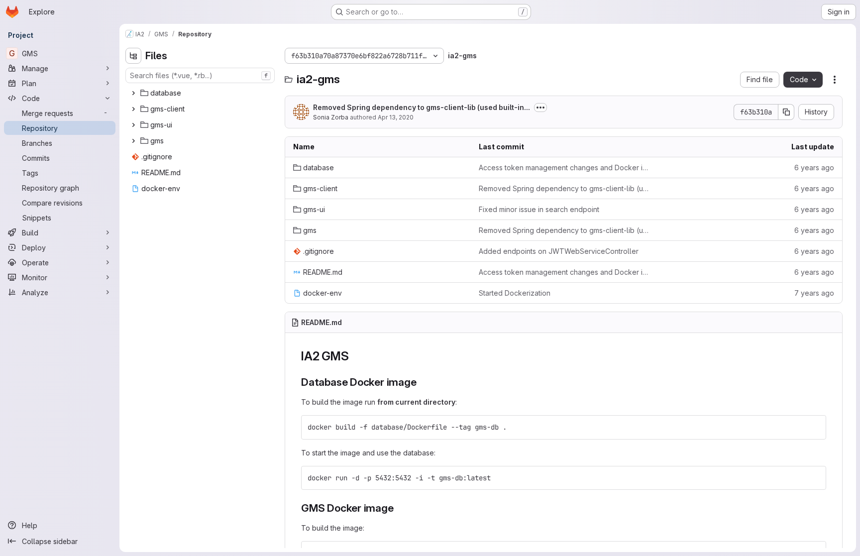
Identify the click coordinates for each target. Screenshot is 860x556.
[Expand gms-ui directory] (133, 125)
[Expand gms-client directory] (133, 109)
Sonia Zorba (330, 117)
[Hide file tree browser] (133, 56)
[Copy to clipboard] (814, 427)
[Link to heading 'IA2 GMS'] (354, 356)
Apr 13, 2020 (396, 117)
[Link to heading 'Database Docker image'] (422, 382)
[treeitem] (201, 93)
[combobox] (200, 75)
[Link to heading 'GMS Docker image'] (399, 508)
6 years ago (814, 167)
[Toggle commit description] (540, 107)
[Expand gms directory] (133, 141)
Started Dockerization (514, 293)
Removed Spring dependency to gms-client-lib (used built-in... (421, 107)
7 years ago (814, 293)
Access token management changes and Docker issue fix (563, 167)
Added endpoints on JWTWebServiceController (559, 251)
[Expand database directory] (133, 93)
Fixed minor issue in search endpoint (539, 209)
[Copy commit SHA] (786, 112)
